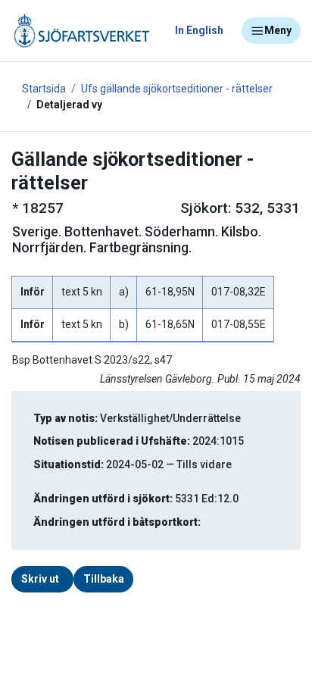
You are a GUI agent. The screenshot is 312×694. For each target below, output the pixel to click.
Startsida (44, 89)
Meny (278, 30)
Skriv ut (40, 579)
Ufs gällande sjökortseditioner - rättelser (177, 89)
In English (199, 30)
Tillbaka (103, 579)
